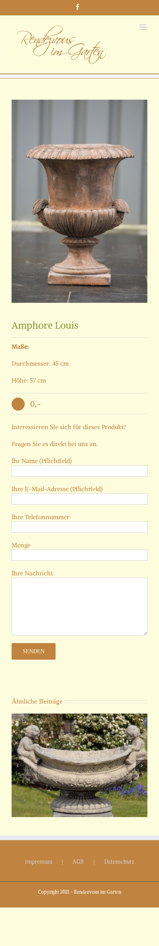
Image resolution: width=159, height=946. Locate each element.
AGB (78, 861)
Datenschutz (119, 861)
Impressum (38, 861)
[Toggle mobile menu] (143, 27)
